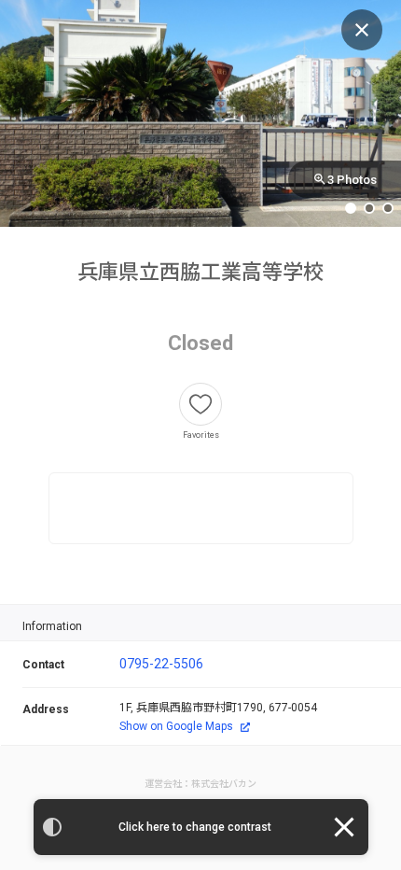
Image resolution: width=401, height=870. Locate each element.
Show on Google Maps (176, 726)
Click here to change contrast (194, 827)
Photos (352, 180)
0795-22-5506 (161, 663)
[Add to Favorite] (200, 404)
